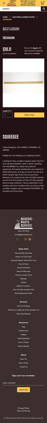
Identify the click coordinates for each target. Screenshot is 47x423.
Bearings (23, 278)
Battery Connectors (23, 286)
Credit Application (23, 338)
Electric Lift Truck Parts (24, 257)
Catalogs (23, 334)
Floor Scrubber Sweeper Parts (23, 289)
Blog (23, 327)
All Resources (23, 330)
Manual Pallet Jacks (23, 271)
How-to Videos (23, 342)
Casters (23, 282)
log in (35, 48)
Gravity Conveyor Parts (23, 275)
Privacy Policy (23, 408)
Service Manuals (23, 346)
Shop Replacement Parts (23, 293)
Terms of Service (23, 410)
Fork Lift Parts (24, 264)
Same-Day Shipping (23, 314)
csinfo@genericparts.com (23, 234)
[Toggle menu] (4, 3)
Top (40, 378)
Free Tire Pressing (23, 306)
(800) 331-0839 (23, 231)
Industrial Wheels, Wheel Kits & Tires (23, 260)
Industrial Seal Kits (23, 268)
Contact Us (23, 367)
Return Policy (23, 363)
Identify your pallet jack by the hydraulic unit (23, 310)
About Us (23, 359)
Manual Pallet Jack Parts (23, 253)
